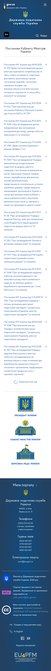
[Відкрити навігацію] (45, 5)
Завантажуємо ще (28, 382)
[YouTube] (28, 638)
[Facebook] (22, 638)
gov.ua (11, 4)
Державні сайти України (17, 8)
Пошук (43, 36)
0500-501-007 (25, 541)
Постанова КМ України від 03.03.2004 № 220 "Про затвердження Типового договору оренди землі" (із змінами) (23, 240)
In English (18, 631)
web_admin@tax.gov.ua (24, 597)
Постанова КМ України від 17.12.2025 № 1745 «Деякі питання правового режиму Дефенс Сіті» (22, 145)
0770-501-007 (25, 544)
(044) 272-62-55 (25, 523)
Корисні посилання (25, 645)
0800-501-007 (25, 550)
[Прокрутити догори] (46, 656)
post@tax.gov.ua (25, 562)
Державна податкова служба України (25, 22)
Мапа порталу (23, 485)
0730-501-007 (25, 547)
